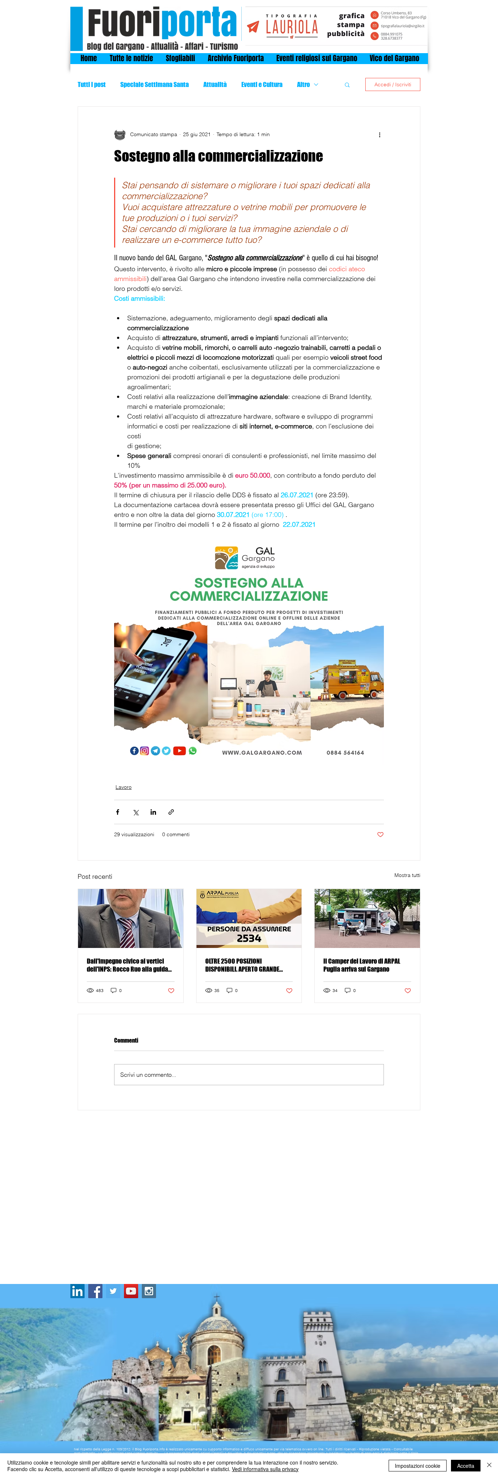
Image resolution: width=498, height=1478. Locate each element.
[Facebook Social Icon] (95, 1291)
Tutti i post (92, 84)
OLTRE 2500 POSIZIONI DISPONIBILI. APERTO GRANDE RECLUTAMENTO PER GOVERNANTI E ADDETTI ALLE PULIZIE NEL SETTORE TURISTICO (248, 965)
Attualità (215, 84)
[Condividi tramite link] (171, 812)
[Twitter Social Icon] (113, 1291)
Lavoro (124, 787)
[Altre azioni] (379, 134)
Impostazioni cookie (417, 1465)
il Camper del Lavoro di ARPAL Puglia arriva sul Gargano (361, 965)
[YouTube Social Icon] (131, 1291)
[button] (347, 84)
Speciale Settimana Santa (154, 84)
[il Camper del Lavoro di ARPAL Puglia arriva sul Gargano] (367, 918)
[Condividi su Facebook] (117, 812)
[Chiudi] (489, 1465)
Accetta (465, 1465)
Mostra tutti (407, 875)
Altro (303, 84)
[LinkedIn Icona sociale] (77, 1291)
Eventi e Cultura (262, 84)
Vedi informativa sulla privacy (265, 1469)
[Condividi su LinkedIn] (153, 812)
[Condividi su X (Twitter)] (135, 812)
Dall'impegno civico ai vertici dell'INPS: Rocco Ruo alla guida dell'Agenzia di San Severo (127, 965)
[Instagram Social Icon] (149, 1291)
